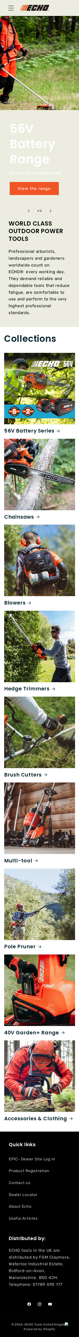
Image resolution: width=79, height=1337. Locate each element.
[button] (11, 8)
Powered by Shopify (39, 1329)
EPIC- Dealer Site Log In (32, 1159)
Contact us (20, 1183)
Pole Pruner (20, 946)
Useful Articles (23, 1218)
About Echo (20, 1206)
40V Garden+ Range (31, 1033)
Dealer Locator (23, 1194)
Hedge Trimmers (27, 689)
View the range (34, 188)
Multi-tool (18, 861)
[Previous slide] (29, 211)
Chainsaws (19, 517)
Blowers (15, 603)
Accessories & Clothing (35, 1118)
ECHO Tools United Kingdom (46, 1324)
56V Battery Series (29, 431)
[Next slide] (50, 211)
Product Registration (29, 1171)
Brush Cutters (23, 775)
